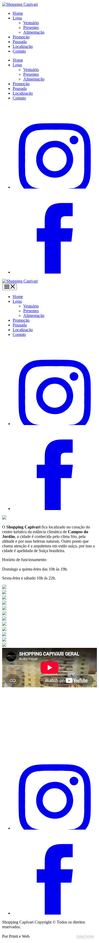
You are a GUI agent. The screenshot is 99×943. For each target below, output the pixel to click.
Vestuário (31, 23)
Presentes (31, 27)
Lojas (17, 18)
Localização (23, 46)
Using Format (85, 936)
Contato (19, 51)
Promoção (21, 37)
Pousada (20, 41)
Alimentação (33, 32)
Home (18, 13)
